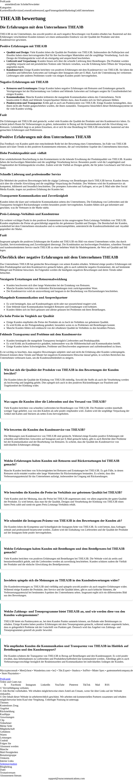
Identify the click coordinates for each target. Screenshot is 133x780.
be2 (54, 670)
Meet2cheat (25, 670)
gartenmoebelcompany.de (120, 670)
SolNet (86, 670)
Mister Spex (98, 670)
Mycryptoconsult (8, 670)
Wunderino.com (42, 670)
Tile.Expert (64, 670)
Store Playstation (10, 673)
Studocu (76, 670)
